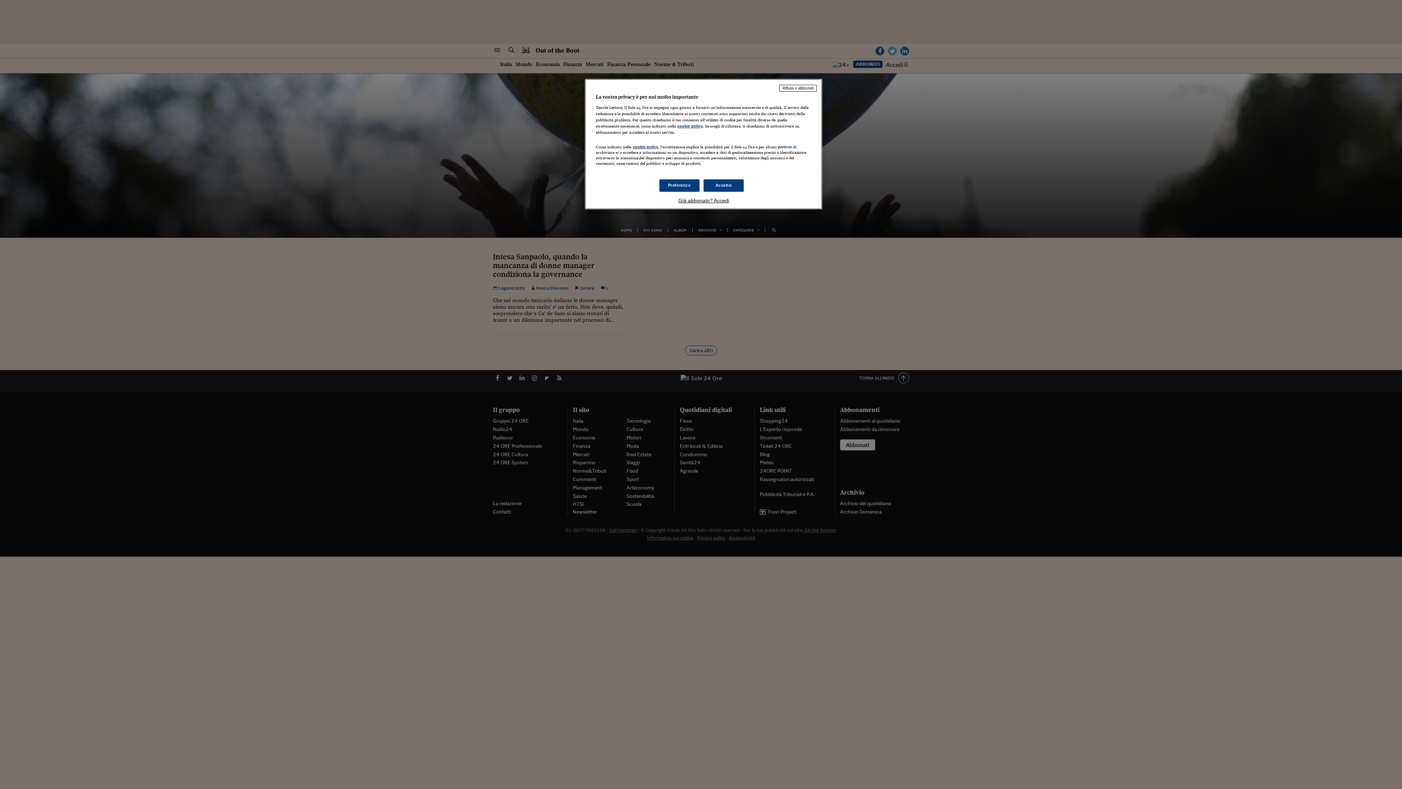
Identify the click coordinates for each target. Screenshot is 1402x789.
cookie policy (690, 126)
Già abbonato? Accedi (703, 200)
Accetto (724, 185)
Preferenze (679, 185)
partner (785, 147)
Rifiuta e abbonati (797, 88)
